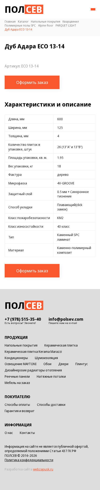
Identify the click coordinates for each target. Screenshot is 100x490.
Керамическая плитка (61, 345)
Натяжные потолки (51, 377)
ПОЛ (23, 9)
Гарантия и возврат (20, 411)
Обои (47, 364)
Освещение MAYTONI (21, 364)
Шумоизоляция (46, 358)
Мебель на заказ (17, 383)
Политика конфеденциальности (29, 460)
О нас (9, 433)
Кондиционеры (16, 358)
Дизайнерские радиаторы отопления (33, 370)
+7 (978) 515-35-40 (23, 319)
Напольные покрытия (21, 345)
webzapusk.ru (43, 469)
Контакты (27, 433)
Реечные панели (17, 377)
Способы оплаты (17, 405)
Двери (63, 364)
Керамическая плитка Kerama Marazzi (33, 352)
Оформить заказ (32, 82)
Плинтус (81, 364)
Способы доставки (51, 405)
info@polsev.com (66, 319)
